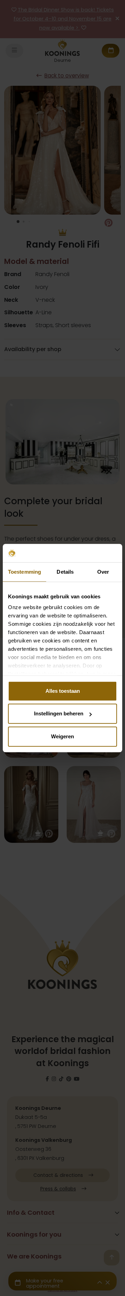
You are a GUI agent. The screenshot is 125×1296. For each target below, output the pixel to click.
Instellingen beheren (58, 713)
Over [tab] (103, 572)
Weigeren (62, 736)
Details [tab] (65, 572)
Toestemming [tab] (24, 572)
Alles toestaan (62, 691)
